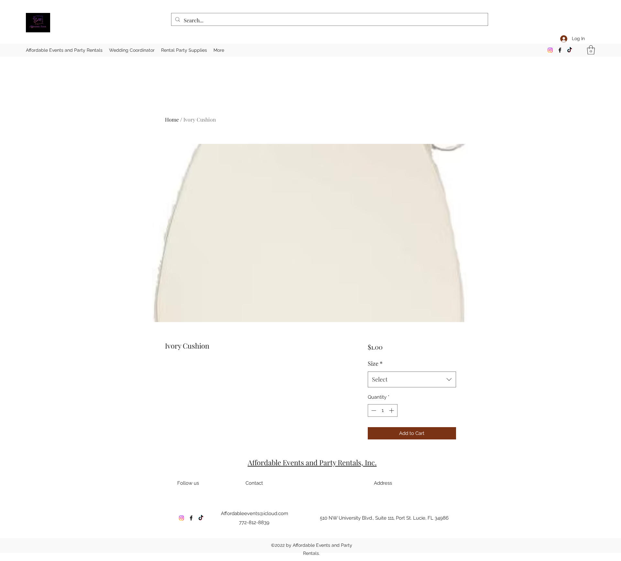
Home (172, 119)
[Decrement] (373, 410)
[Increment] (392, 410)
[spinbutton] (382, 410)
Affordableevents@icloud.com (254, 513)
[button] (591, 50)
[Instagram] (550, 50)
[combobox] (412, 380)
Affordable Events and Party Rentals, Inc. (312, 462)
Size (375, 363)
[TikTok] (569, 50)
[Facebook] (560, 50)
